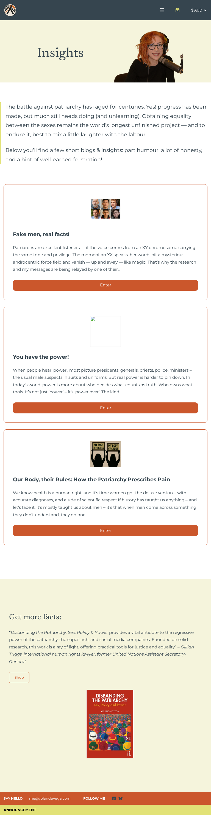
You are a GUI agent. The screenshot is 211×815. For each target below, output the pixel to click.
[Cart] (177, 10)
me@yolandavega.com (50, 798)
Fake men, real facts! (41, 234)
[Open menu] (162, 10)
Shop (19, 677)
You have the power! (41, 356)
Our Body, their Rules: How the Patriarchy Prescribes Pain (91, 479)
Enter (111, 286)
